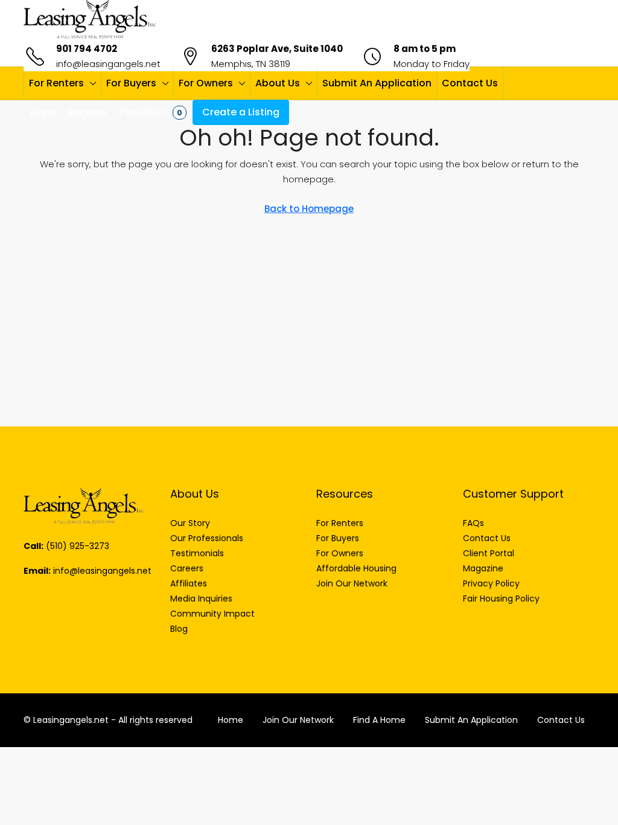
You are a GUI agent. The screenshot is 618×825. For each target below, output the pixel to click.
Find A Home (379, 720)
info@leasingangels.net (108, 63)
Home (230, 720)
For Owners (206, 83)
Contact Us (470, 83)
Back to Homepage (309, 208)
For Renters (56, 83)
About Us (277, 83)
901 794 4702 (86, 48)
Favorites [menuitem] (151, 112)
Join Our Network (298, 720)
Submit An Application (377, 83)
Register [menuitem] (88, 113)
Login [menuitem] (43, 113)
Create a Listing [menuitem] (240, 112)
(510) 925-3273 (77, 546)
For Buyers (131, 83)
